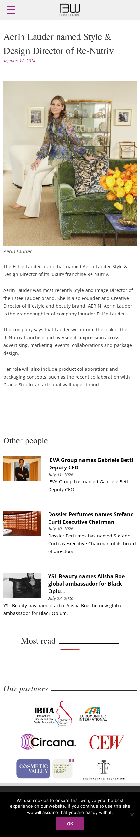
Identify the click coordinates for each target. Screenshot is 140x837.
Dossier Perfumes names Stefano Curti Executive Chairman (91, 518)
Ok (70, 823)
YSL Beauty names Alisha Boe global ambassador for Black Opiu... (86, 584)
